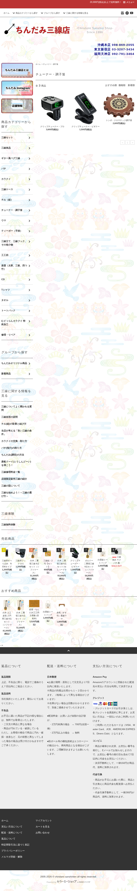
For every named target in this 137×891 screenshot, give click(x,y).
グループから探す (52, 13)
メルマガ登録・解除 (11, 856)
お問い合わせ (43, 832)
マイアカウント (44, 820)
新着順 (131, 85)
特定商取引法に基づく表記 (15, 844)
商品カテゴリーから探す (27, 13)
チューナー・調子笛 (50, 64)
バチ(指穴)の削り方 (11, 448)
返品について (8, 838)
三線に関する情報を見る (77, 13)
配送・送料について (11, 832)
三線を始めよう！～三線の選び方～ (16, 494)
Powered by (51, 882)
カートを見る (43, 826)
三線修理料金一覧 (10, 472)
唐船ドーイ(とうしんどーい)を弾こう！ (16, 463)
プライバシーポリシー (13, 850)
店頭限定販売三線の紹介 (14, 478)
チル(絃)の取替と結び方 (13, 423)
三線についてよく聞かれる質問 (16, 408)
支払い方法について (11, 826)
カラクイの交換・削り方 (14, 441)
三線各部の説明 (9, 417)
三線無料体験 (8, 524)
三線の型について (10, 485)
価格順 (121, 85)
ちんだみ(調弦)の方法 (12, 454)
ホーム (7, 13)
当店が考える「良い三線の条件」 (16, 432)
